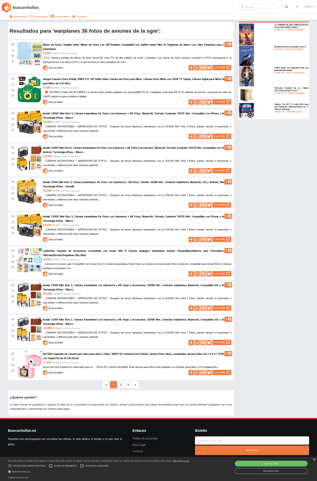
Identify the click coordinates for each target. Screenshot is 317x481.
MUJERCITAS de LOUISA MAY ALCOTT (290, 47)
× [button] (314, 459)
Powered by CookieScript (18, 478)
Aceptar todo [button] (271, 463)
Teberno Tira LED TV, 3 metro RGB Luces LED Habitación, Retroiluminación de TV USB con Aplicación (291, 106)
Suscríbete (252, 450)
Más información (181, 460)
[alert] (158, 469)
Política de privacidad (145, 438)
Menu (308, 6)
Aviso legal (139, 445)
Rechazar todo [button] (271, 471)
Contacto (138, 451)
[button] (98, 472)
